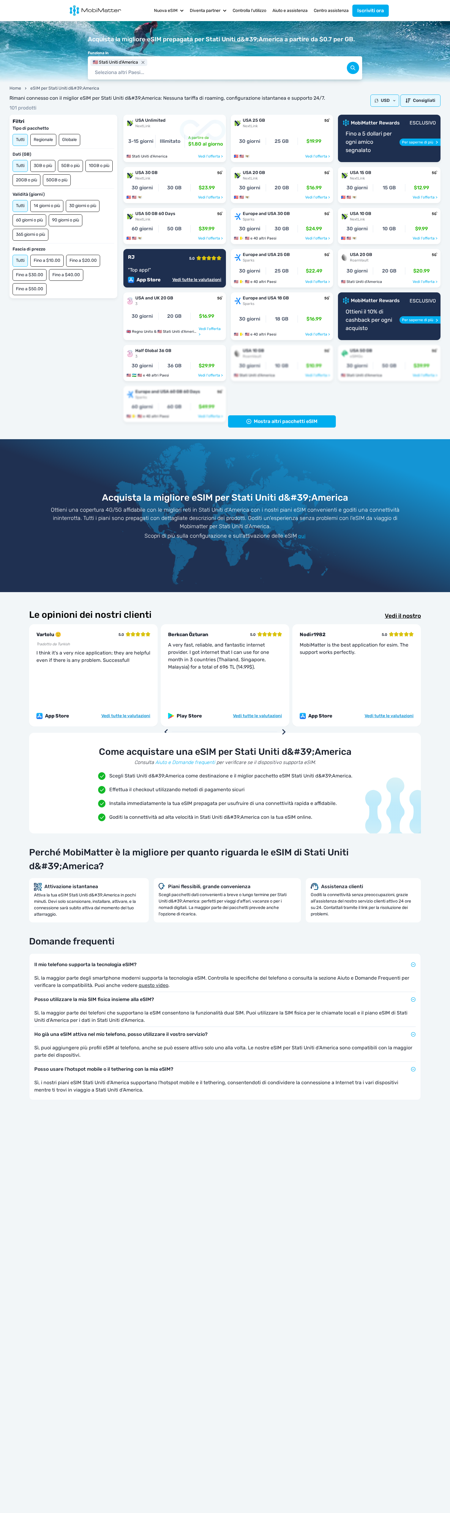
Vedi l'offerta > (210, 156)
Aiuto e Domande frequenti (185, 762)
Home (15, 88)
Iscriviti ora (370, 10)
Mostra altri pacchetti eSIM (285, 421)
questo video (153, 985)
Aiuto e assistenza (290, 10)
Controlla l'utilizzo (249, 10)
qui (302, 536)
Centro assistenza (331, 10)
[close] (143, 62)
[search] (353, 68)
